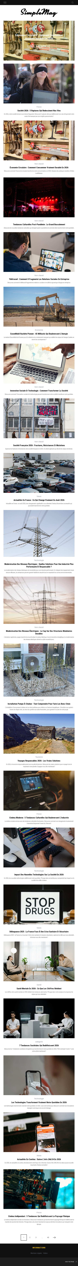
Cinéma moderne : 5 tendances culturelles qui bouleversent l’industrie (39, 817)
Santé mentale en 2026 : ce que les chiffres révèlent (39, 988)
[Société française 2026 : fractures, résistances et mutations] (39, 418)
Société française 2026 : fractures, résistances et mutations (39, 445)
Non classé (39, 32)
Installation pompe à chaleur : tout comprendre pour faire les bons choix (39, 704)
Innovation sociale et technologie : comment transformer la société (39, 390)
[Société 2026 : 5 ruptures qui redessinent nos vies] (39, 83)
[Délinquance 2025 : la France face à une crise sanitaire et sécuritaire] (39, 904)
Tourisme (39, 757)
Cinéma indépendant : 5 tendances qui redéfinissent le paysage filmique (39, 1216)
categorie (39, 1042)
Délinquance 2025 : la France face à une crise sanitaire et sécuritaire (39, 931)
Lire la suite (39, 46)
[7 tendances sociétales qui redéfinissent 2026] (39, 1018)
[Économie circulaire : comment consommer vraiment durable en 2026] (39, 140)
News (39, 496)
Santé (39, 985)
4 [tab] (68, 39)
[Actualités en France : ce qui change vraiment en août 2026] (39, 473)
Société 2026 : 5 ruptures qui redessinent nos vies (39, 110)
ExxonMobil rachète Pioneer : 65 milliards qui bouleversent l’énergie (39, 334)
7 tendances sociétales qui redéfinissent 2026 (39, 1045)
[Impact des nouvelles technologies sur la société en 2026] (39, 847)
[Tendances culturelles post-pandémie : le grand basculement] (39, 197)
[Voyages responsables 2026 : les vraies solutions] (39, 734)
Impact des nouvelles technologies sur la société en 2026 (39, 874)
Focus (39, 107)
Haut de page (69, 1261)
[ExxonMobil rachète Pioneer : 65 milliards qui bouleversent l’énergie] (39, 307)
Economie (39, 330)
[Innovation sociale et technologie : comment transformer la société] (39, 364)
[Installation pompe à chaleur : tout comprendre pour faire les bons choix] (39, 670)
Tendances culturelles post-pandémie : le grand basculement (39, 224)
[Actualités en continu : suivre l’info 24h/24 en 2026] (39, 1132)
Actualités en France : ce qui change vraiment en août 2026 (39, 500)
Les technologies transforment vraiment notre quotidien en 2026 (39, 1102)
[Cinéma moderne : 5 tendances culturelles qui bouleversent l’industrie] (39, 790)
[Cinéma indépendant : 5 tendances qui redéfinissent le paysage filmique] (39, 1189)
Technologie (39, 560)
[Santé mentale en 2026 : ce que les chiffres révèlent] (39, 961)
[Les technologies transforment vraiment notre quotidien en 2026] (39, 1075)
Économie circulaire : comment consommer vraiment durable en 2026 (39, 167)
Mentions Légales (36, 1253)
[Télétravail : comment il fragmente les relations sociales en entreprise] (39, 252)
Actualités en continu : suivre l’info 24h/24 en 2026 (39, 1159)
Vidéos (45, 1253)
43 (48, 1237)
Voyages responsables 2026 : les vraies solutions (39, 761)
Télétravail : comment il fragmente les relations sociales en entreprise (39, 279)
